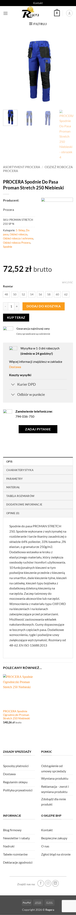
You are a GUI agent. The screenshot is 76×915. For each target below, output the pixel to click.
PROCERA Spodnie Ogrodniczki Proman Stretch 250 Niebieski (16, 715)
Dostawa (15, 367)
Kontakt (38, 3)
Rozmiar (8, 286)
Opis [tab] (9, 461)
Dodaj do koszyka (44, 306)
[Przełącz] (13, 384)
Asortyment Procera (21, 167)
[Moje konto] (69, 13)
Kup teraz (16, 317)
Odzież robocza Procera (16, 242)
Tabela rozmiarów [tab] (20, 496)
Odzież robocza (18, 234)
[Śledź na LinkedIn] (55, 883)
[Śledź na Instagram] (48, 883)
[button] (5, 13)
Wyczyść (67, 282)
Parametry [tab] (14, 478)
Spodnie (7, 246)
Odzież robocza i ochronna (18, 238)
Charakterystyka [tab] (19, 470)
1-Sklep (20, 230)
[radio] (6, 294)
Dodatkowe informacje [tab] (24, 504)
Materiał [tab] (13, 487)
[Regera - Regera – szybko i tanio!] (31, 13)
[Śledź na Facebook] (40, 883)
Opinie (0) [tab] (12, 513)
